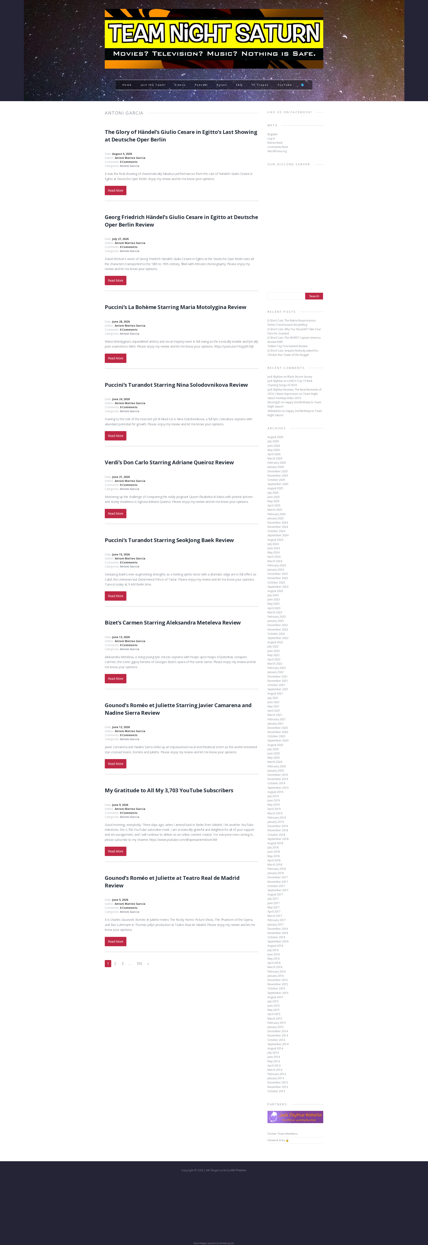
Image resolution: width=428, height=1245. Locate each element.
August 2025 (275, 488)
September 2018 (278, 839)
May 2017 (274, 907)
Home (127, 84)
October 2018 (276, 835)
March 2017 (275, 916)
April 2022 (274, 659)
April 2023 (274, 608)
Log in (271, 138)
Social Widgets (200, 1243)
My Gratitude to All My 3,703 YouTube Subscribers (169, 790)
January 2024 (276, 569)
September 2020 (278, 740)
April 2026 (274, 454)
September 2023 (278, 587)
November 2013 (278, 1087)
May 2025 (274, 501)
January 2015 (276, 1027)
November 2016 (278, 933)
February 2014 (277, 1074)
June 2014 (274, 1057)
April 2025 (274, 505)
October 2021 (276, 685)
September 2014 (278, 1044)
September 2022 (278, 638)
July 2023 (273, 595)
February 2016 (277, 971)
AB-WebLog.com (226, 1243)
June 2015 (274, 1005)
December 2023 (278, 574)
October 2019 (276, 783)
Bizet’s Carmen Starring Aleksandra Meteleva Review (173, 622)
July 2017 (273, 899)
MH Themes (238, 1170)
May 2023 (274, 604)
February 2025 (277, 514)
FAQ (239, 84)
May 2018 (274, 856)
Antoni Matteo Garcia (130, 158)
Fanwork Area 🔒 (278, 1140)
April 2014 (274, 1065)
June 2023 (274, 599)
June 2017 (274, 903)
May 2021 (274, 706)
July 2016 (273, 950)
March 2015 (275, 1018)
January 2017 (276, 924)
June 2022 (274, 651)
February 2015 (277, 1023)
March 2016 (275, 967)
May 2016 (274, 958)
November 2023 (278, 578)
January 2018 (276, 873)
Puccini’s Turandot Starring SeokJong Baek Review (169, 540)
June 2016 (274, 954)
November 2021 (278, 681)
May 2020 (274, 758)
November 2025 (278, 475)
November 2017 (278, 882)
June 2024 (274, 548)
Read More (115, 190)
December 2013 (278, 1082)
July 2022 (273, 646)
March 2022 (275, 664)
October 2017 (276, 886)
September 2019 (278, 788)
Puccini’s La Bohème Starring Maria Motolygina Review (175, 307)
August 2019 (275, 792)
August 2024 (275, 540)
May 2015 (274, 1010)
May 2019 (274, 805)
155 (139, 963)
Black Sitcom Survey (299, 377)
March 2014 (275, 1070)
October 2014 (276, 1040)
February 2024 (277, 565)
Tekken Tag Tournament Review (287, 346)
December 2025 (278, 471)
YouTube (285, 84)
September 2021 (278, 689)
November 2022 (278, 629)
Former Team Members (282, 1134)
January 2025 (276, 518)
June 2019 (274, 800)
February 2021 (277, 719)
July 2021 (273, 698)
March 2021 (275, 715)
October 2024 (276, 531)
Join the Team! (153, 84)
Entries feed (275, 143)
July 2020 (273, 749)
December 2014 (278, 1031)
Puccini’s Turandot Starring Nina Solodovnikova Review (176, 384)
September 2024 (278, 535)
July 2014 (273, 1053)
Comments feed (278, 147)
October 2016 (276, 937)
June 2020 (274, 753)
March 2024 (275, 561)
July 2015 (273, 1001)
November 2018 (278, 830)
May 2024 (274, 552)
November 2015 (278, 984)
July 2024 (273, 544)
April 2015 (274, 1014)
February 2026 (277, 463)
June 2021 (274, 702)
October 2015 (276, 988)
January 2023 (276, 621)
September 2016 (278, 941)
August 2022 (275, 642)
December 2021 (278, 676)
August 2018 (275, 843)
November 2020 (278, 732)
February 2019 (277, 817)
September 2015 (278, 993)
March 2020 (275, 762)
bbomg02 (274, 402)
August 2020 (275, 745)
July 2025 (273, 493)
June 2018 (274, 852)
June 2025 (274, 497)
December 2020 (278, 728)
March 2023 (275, 612)
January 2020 (276, 770)
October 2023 (276, 582)
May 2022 (274, 655)
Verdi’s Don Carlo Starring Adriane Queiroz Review (169, 462)
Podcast (201, 84)
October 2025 (276, 480)
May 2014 (274, 1061)
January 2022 (276, 672)
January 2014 (276, 1078)
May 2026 (274, 450)
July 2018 (273, 847)
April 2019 (274, 809)
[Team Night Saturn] (214, 66)
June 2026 (274, 446)
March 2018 (275, 864)
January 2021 (276, 723)
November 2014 (278, 1035)
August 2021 (275, 693)
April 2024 (274, 557)
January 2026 (276, 467)
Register (273, 134)
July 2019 (273, 796)
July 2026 (273, 441)
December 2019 (278, 775)
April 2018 (274, 860)
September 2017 (278, 890)
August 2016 (275, 946)
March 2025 (275, 510)
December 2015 (278, 980)
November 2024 (278, 527)
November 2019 (278, 779)
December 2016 (278, 929)
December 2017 (278, 877)
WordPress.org (277, 151)
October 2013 (276, 1091)
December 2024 (278, 522)
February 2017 (277, 920)
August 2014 (275, 1048)
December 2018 (278, 826)
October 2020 (276, 736)
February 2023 (277, 616)
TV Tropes (260, 84)
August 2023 (275, 591)
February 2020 (277, 766)
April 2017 (274, 911)
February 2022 (277, 668)
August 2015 (275, 997)
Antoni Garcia (129, 166)
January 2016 (276, 976)
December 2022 (278, 625)
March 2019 (275, 813)
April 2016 (274, 963)
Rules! (222, 84)
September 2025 (278, 484)
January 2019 (276, 822)
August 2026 (275, 437)
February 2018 (277, 869)
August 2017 (275, 894)
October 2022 (276, 634)
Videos (180, 84)
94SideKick (274, 411)
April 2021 (274, 711)
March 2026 (275, 458)
